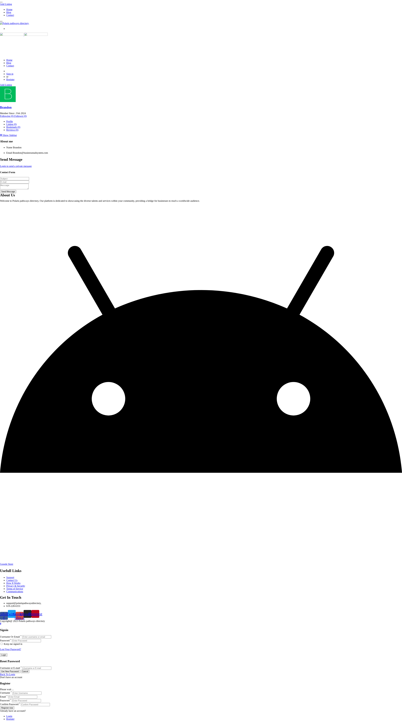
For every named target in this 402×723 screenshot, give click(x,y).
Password (5, 640)
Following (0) (7, 116)
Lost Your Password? (10, 649)
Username (5, 693)
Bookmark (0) (13, 127)
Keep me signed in (12, 644)
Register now (7, 708)
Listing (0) (11, 124)
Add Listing (6, 4)
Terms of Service (14, 588)
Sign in (9, 74)
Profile (9, 121)
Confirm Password (9, 704)
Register (10, 79)
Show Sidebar (9, 135)
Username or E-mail (10, 668)
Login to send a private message (16, 166)
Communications (14, 591)
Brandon (6, 107)
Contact (10, 15)
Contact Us (11, 580)
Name (9, 147)
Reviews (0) (12, 130)
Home (9, 9)
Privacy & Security (15, 586)
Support (10, 577)
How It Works (13, 583)
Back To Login (7, 674)
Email (9, 152)
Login (9, 716)
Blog (8, 12)
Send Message (8, 191)
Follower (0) (20, 116)
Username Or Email (10, 636)
